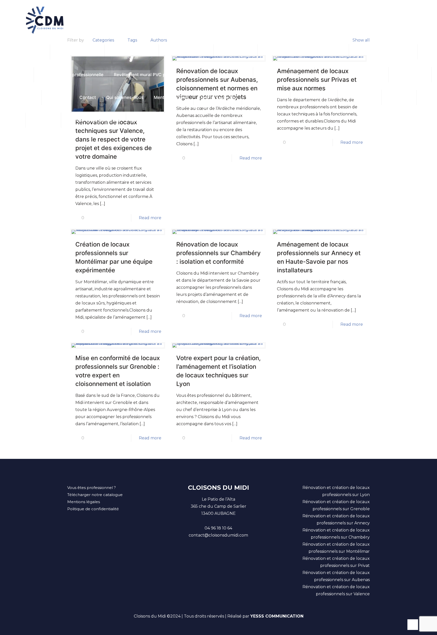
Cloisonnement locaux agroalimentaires (303, 51)
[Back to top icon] (412, 624)
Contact (87, 97)
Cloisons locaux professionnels (351, 74)
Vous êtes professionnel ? (91, 487)
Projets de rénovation (77, 51)
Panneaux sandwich (227, 74)
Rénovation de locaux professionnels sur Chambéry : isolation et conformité (218, 253)
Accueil (12, 120)
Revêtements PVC (313, 97)
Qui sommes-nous (124, 97)
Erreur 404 (58, 97)
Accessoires (43, 120)
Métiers (139, 120)
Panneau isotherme (25, 51)
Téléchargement (359, 97)
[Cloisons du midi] (45, 20)
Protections (17, 74)
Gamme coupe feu (218, 97)
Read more (150, 217)
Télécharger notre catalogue (95, 494)
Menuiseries (399, 97)
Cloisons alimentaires (132, 51)
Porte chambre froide (186, 51)
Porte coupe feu (235, 51)
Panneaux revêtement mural (383, 51)
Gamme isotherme (266, 97)
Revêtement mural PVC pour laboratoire (155, 74)
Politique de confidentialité (93, 120)
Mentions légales (171, 97)
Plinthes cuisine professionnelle (71, 74)
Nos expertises (20, 97)
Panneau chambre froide (283, 74)
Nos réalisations (410, 74)
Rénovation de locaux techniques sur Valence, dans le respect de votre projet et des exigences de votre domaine (113, 139)
